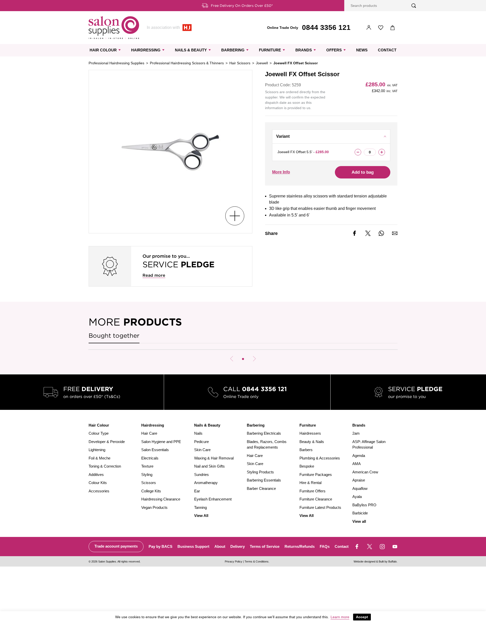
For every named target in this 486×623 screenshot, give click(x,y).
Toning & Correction (105, 466)
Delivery (237, 546)
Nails (198, 433)
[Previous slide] (232, 358)
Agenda (358, 455)
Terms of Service (264, 546)
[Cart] (392, 27)
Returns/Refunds (300, 546)
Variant (283, 136)
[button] (243, 359)
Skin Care (202, 450)
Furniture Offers (312, 491)
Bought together (114, 335)
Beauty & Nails (311, 441)
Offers (334, 50)
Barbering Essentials (264, 480)
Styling (146, 474)
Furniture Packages (315, 474)
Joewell (262, 63)
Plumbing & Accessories (319, 458)
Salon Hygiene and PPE (161, 441)
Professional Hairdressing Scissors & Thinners (187, 63)
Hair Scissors (239, 63)
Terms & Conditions (257, 561)
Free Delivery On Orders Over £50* (242, 6)
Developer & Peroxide (107, 441)
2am (356, 433)
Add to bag (363, 172)
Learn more (340, 617)
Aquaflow (360, 488)
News (362, 50)
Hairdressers (310, 433)
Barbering (233, 50)
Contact (387, 50)
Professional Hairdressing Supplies (116, 63)
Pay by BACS (160, 546)
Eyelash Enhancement (213, 499)
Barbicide (360, 513)
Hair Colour (103, 50)
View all (359, 521)
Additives (96, 474)
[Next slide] (254, 358)
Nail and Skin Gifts (209, 466)
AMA (356, 463)
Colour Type (99, 433)
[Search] (413, 5)
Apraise (358, 480)
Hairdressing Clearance (160, 499)
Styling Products (260, 472)
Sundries (201, 474)
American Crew (365, 472)
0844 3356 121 (326, 27)
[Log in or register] (369, 27)
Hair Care (149, 433)
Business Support (193, 546)
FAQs (325, 546)
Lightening (97, 450)
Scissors (148, 482)
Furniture (270, 50)
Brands (303, 50)
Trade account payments (116, 546)
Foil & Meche (99, 458)
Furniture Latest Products (320, 507)
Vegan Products (154, 507)
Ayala (357, 496)
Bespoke (306, 466)
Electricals (149, 458)
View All (201, 515)
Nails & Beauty (191, 50)
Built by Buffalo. (388, 561)
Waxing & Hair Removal (214, 458)
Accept (362, 617)
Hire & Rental (310, 482)
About (219, 546)
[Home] (114, 27)
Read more (154, 275)
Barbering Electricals (264, 433)
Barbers (306, 450)
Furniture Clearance (315, 499)
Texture (147, 466)
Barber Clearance (261, 488)
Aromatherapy (206, 482)
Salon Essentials (155, 450)
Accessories (99, 491)
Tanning (200, 507)
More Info (281, 172)
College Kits (151, 491)
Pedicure (201, 441)
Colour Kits (98, 482)
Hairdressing (145, 50)
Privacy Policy (233, 561)
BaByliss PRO (364, 505)
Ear (197, 491)
